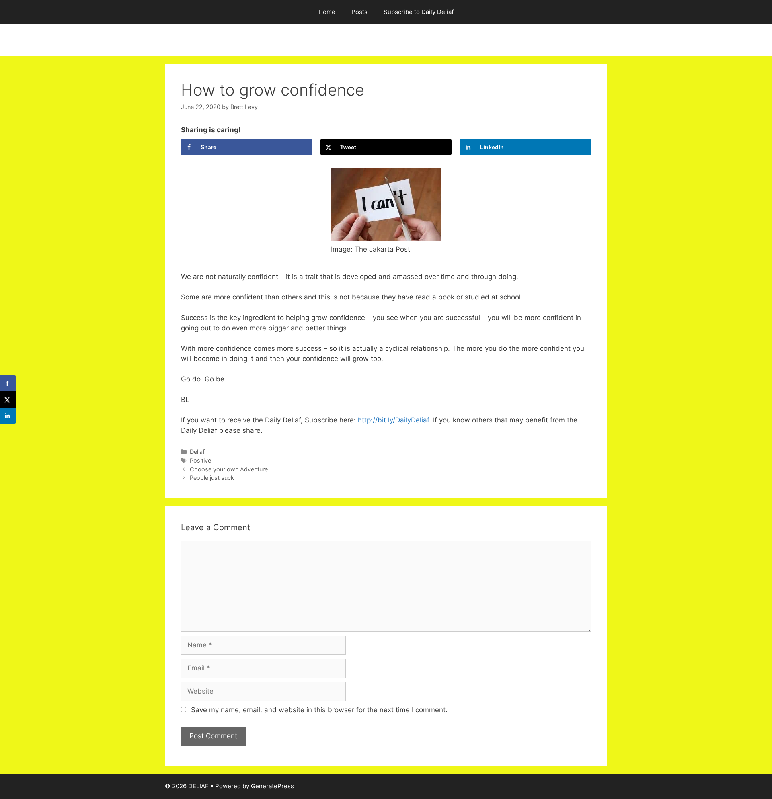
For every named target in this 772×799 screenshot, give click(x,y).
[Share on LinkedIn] (8, 416)
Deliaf (197, 451)
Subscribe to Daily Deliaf (419, 12)
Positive (200, 460)
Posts (359, 12)
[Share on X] (8, 399)
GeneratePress (272, 786)
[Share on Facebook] (8, 383)
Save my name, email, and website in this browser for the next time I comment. (319, 710)
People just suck (212, 477)
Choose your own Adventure (229, 469)
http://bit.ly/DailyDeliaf (392, 420)
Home (326, 12)
